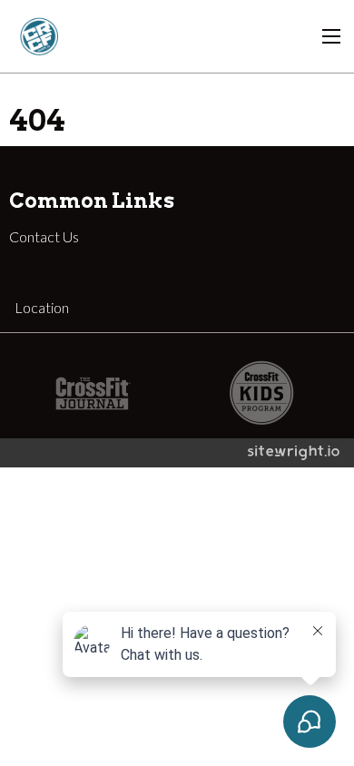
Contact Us (44, 236)
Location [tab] (42, 307)
